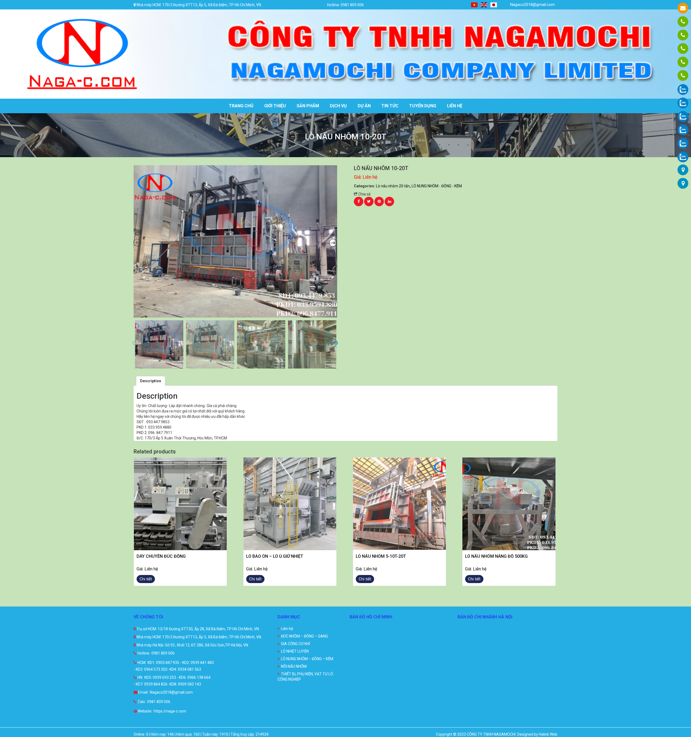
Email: (142, 692)
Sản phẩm (308, 105)
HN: (140, 677)
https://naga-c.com (170, 711)
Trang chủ (241, 105)
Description (150, 381)
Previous (134, 343)
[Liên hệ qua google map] (683, 170)
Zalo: (141, 702)
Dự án (364, 105)
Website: (144, 711)
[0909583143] (683, 62)
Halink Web (548, 734)
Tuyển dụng (422, 105)
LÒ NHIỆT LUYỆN (295, 651)
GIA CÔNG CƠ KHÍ (295, 644)
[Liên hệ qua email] (683, 8)
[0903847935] (683, 35)
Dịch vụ (338, 105)
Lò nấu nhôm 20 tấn (393, 186)
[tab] (150, 381)
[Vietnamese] (474, 5)
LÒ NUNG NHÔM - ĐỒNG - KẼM (437, 186)
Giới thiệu (275, 105)
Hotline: (143, 653)
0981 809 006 (163, 653)
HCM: (141, 662)
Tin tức (389, 105)
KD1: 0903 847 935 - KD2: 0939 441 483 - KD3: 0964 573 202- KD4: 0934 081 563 (174, 665)
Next (335, 343)
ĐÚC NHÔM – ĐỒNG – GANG (304, 636)
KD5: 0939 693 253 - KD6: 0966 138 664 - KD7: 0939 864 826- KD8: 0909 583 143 (172, 680)
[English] (484, 5)
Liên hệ (454, 105)
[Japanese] (493, 5)
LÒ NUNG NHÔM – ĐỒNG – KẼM (307, 659)
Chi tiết (146, 579)
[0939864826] (683, 75)
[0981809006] (683, 21)
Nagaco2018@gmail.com (532, 4)
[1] (235, 241)
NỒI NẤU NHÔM (294, 666)
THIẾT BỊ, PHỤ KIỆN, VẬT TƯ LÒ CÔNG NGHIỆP (305, 676)
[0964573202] (683, 48)
